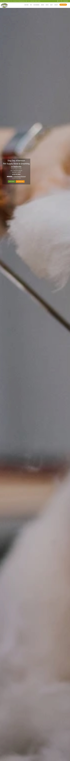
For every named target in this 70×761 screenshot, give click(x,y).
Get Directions (20, 181)
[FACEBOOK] (58, 1)
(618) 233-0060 (16, 174)
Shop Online (11, 181)
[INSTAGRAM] (60, 1)
